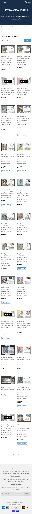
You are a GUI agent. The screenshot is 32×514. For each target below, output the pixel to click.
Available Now (13, 27)
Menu (5, 2)
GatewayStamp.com (16, 10)
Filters (27, 40)
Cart (29, 2)
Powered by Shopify (15, 504)
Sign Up (27, 494)
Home (3, 27)
